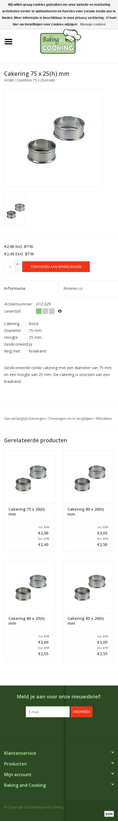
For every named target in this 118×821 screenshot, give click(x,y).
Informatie (14, 288)
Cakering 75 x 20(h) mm (27, 512)
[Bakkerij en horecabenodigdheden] (67, 41)
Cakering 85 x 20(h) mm (86, 621)
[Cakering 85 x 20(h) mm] (88, 586)
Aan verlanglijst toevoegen (24, 418)
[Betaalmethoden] (108, 813)
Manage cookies (93, 24)
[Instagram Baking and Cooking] (64, 728)
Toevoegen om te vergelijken (71, 418)
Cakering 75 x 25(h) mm (35, 80)
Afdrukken (104, 418)
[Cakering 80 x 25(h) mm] (29, 586)
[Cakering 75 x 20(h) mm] (29, 477)
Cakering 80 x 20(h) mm (86, 512)
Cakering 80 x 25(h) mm (27, 621)
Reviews (72, 288)
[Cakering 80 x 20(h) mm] (88, 477)
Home (9, 80)
